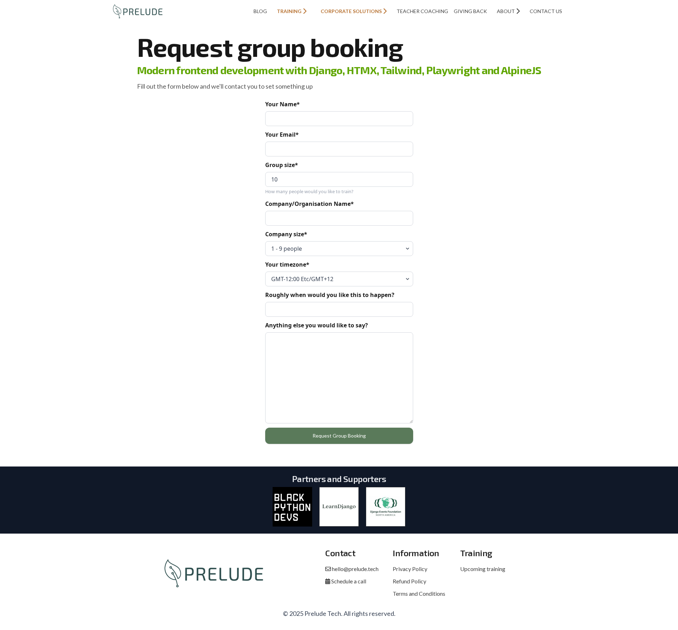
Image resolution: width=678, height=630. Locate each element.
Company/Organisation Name (309, 204)
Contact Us (546, 11)
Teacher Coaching (422, 11)
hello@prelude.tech (355, 568)
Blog (260, 11)
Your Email (282, 134)
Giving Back (470, 11)
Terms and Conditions (419, 593)
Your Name (282, 104)
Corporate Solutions (352, 11)
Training (290, 11)
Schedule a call (348, 581)
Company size (286, 234)
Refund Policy (409, 581)
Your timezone (287, 264)
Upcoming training (482, 568)
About (506, 11)
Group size (281, 165)
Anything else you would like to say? (316, 325)
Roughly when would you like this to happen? (329, 295)
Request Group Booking (339, 436)
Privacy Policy (410, 568)
